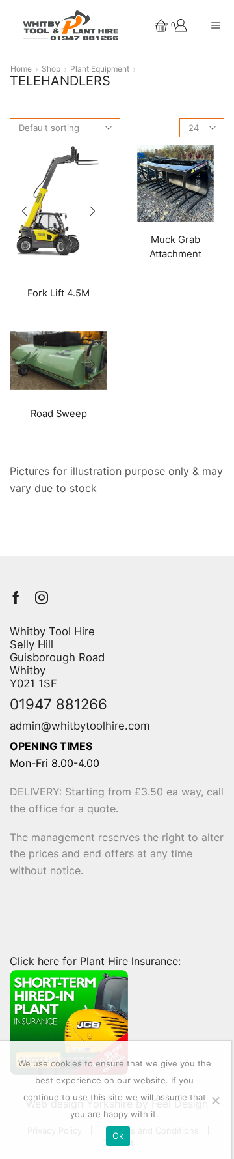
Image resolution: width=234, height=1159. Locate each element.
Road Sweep (59, 414)
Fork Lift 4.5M (58, 293)
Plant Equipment (99, 69)
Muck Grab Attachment (176, 247)
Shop (51, 69)
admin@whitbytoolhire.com (80, 725)
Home (21, 69)
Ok (118, 1135)
